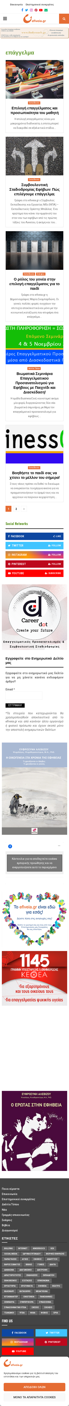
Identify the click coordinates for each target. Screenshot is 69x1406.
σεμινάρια (9, 1302)
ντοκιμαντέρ (11, 1297)
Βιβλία (6, 1225)
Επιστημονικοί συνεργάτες (40, 4)
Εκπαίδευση (34, 103)
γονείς (41, 1265)
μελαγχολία (42, 1291)
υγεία (22, 1313)
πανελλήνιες (46, 1297)
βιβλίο (29, 1265)
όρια (55, 1313)
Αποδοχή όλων (34, 1387)
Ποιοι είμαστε (11, 1188)
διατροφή (42, 1270)
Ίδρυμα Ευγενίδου (31, 1254)
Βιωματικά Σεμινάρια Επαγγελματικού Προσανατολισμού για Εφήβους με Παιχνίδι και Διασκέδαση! (34, 383)
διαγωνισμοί (26, 1270)
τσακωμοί (9, 1313)
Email (10, 689)
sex (52, 1248)
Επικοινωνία (16, 4)
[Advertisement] (34, 1047)
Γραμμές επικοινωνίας (15, 1214)
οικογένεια (28, 1297)
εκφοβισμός (10, 1281)
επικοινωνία (43, 1281)
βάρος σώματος (12, 1265)
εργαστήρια (10, 1286)
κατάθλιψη (25, 1291)
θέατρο (56, 1286)
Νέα (4, 1209)
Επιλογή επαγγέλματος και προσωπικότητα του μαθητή (34, 110)
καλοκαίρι (9, 1291)
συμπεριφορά (26, 1302)
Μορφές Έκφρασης (55, 1254)
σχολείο (48, 1307)
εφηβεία (42, 1286)
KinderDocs (39, 1248)
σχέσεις (35, 1307)
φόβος (44, 1313)
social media (10, 1254)
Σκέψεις (41, 274)
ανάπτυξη (52, 1259)
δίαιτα (53, 1265)
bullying (8, 1248)
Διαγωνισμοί (10, 1230)
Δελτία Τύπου (34, 368)
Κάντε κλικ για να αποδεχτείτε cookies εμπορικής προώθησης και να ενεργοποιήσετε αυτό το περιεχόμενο (34, 863)
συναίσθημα (45, 1302)
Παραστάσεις (10, 1259)
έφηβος (38, 1259)
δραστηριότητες (12, 1275)
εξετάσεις (27, 1281)
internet (22, 1248)
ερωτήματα (27, 1286)
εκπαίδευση (48, 1275)
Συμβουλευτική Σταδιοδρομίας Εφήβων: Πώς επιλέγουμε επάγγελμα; (34, 189)
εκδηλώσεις (32, 1275)
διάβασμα (9, 1270)
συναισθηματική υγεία (15, 1307)
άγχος (25, 1259)
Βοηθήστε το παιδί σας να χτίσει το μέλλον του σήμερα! (35, 475)
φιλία (32, 1313)
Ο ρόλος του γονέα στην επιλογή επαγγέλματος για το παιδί (34, 284)
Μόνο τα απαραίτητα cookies (34, 1397)
